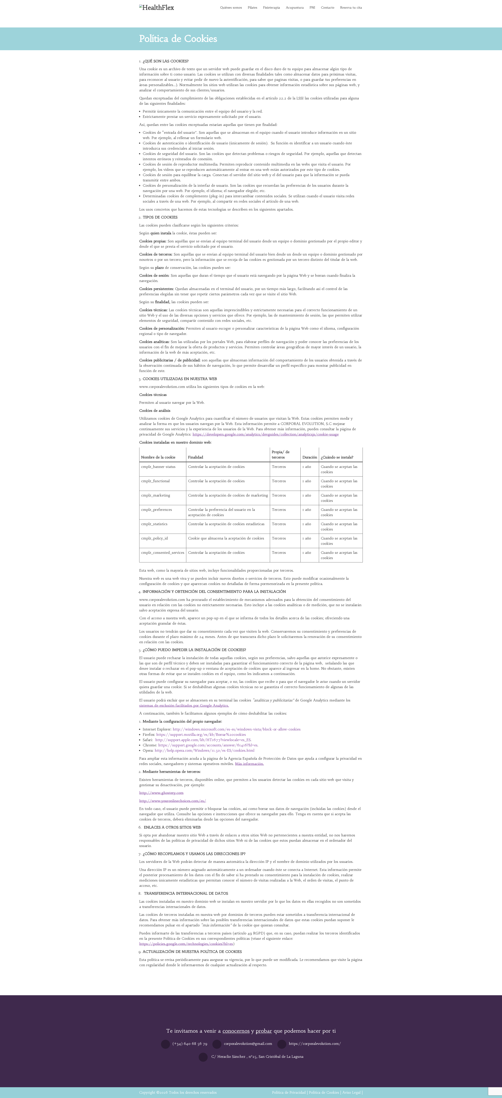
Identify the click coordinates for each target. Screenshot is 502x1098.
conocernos (236, 1031)
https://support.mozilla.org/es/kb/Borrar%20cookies (201, 734)
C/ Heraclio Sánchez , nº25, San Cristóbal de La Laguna (257, 1056)
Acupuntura (295, 7)
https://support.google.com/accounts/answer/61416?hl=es (207, 745)
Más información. (249, 763)
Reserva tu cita (351, 7)
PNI (312, 7)
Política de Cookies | (325, 1092)
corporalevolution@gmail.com (248, 1043)
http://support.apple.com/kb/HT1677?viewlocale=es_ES (203, 740)
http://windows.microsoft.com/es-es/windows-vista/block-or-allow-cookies (237, 729)
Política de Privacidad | (290, 1092)
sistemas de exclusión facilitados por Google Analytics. (184, 705)
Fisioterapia (271, 7)
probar (264, 1031)
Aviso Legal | (352, 1092)
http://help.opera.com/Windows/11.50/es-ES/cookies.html (204, 750)
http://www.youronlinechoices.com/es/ (172, 801)
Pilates (252, 7)
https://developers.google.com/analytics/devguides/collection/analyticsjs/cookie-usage (266, 434)
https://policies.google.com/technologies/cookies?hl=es (186, 944)
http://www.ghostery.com (161, 793)
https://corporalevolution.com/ (315, 1043)
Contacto (327, 7)
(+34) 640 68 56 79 (190, 1043)
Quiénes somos (231, 7)
